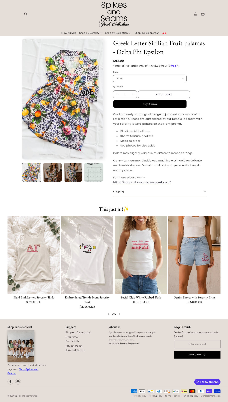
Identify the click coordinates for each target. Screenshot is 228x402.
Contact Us (72, 341)
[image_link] (34, 255)
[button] (26, 14)
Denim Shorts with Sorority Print (194, 297)
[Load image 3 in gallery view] (73, 172)
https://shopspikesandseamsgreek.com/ (142, 182)
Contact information (210, 396)
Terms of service (173, 396)
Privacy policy (155, 396)
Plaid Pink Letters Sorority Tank (34, 297)
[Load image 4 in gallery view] (93, 172)
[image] (21, 346)
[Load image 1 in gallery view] (31, 172)
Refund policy (139, 396)
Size (115, 72)
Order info (72, 336)
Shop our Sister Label (78, 332)
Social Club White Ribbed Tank (141, 297)
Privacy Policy (74, 345)
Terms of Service (75, 350)
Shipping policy (191, 396)
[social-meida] (10, 382)
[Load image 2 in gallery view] (52, 172)
